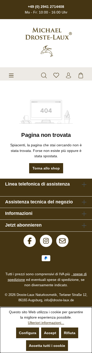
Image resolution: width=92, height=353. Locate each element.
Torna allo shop (46, 168)
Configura (27, 333)
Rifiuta (69, 333)
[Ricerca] (44, 75)
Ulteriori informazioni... (46, 323)
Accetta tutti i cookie (47, 346)
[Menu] (11, 75)
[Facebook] (30, 241)
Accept (50, 333)
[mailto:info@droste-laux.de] (62, 241)
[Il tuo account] (68, 75)
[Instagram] (46, 241)
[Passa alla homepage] (46, 42)
